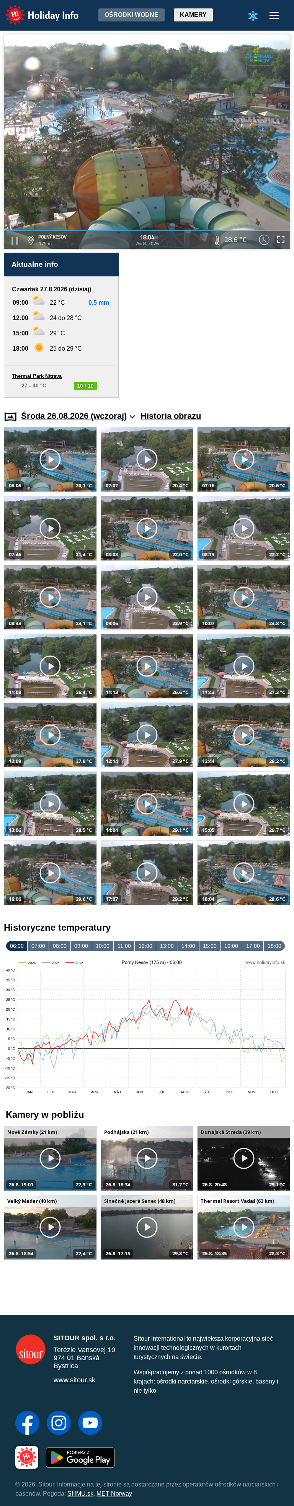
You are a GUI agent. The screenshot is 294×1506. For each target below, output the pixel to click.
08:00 (60, 946)
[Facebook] (27, 1424)
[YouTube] (90, 1424)
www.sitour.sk (74, 1380)
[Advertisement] (208, 325)
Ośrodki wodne (131, 14)
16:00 (231, 946)
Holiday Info (34, 10)
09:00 (81, 946)
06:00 (17, 946)
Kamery (193, 14)
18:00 (274, 946)
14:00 (188, 946)
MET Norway (114, 1493)
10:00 (102, 946)
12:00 (145, 946)
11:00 (124, 946)
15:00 (210, 946)
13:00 (167, 946)
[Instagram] (59, 1424)
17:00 (253, 946)
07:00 (38, 946)
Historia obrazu (170, 416)
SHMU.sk (80, 1493)
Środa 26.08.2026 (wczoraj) (74, 416)
